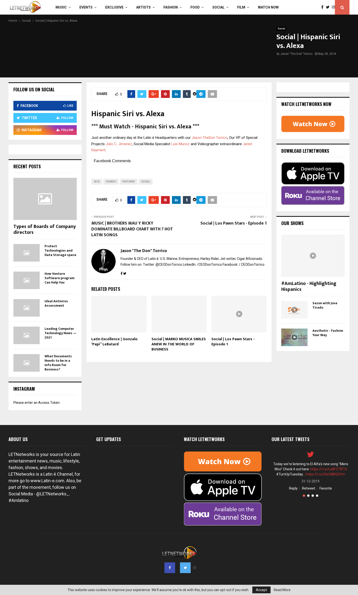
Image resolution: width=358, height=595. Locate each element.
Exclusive (114, 7)
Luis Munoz (180, 144)
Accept (261, 590)
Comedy (111, 181)
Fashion (170, 7)
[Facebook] (323, 7)
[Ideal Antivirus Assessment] (26, 308)
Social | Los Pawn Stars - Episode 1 (233, 223)
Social (218, 7)
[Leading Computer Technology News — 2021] (26, 335)
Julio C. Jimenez (119, 144)
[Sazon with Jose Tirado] (294, 310)
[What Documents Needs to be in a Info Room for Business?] (26, 363)
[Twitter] (329, 7)
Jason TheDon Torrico (209, 137)
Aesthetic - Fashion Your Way (327, 333)
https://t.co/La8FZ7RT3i (328, 469)
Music (61, 7)
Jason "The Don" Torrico (296, 54)
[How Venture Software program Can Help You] (26, 280)
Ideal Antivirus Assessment (56, 303)
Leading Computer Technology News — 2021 (60, 333)
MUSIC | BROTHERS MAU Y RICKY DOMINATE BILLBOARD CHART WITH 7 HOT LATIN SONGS (132, 229)
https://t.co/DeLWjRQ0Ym (325, 474)
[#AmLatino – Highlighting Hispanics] (313, 256)
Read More (282, 590)
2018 (97, 181)
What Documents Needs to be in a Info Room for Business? (58, 362)
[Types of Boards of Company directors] (45, 199)
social (145, 181)
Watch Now (268, 7)
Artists (143, 7)
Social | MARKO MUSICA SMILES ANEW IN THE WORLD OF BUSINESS (178, 344)
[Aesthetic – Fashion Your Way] (294, 337)
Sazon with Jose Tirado (324, 305)
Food (195, 7)
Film (241, 7)
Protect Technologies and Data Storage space (60, 250)
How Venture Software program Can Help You (60, 278)
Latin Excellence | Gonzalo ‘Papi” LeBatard (114, 342)
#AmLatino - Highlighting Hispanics (308, 286)
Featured (128, 181)
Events (86, 7)
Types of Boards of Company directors (44, 229)
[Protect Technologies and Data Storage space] (26, 253)
